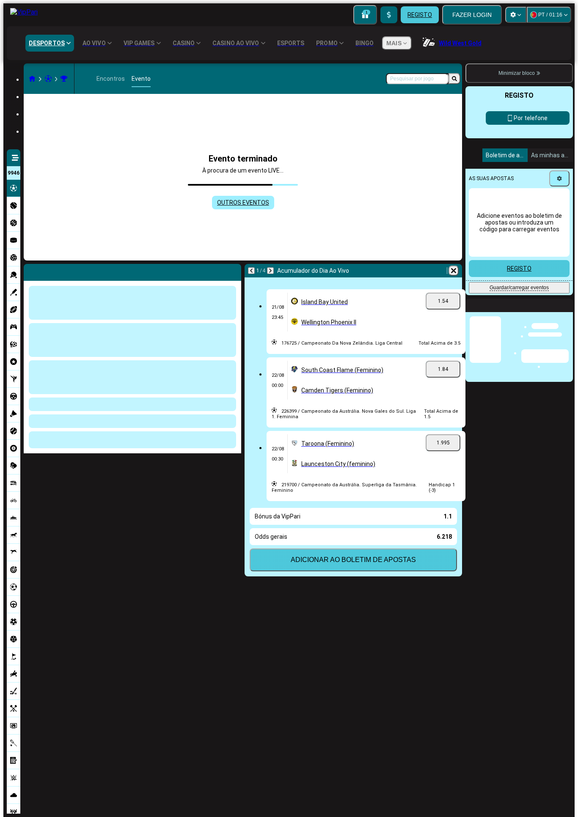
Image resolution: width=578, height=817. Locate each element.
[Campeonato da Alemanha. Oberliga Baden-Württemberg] (64, 78)
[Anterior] (30, 270)
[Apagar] (233, 271)
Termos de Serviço (516, 319)
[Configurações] (515, 15)
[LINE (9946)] (32, 78)
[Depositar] (388, 14)
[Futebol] (48, 78)
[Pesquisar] (454, 78)
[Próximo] (52, 270)
